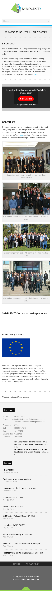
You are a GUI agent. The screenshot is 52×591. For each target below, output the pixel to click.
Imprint (16, 563)
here (35, 74)
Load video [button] (27, 99)
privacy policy (32, 563)
